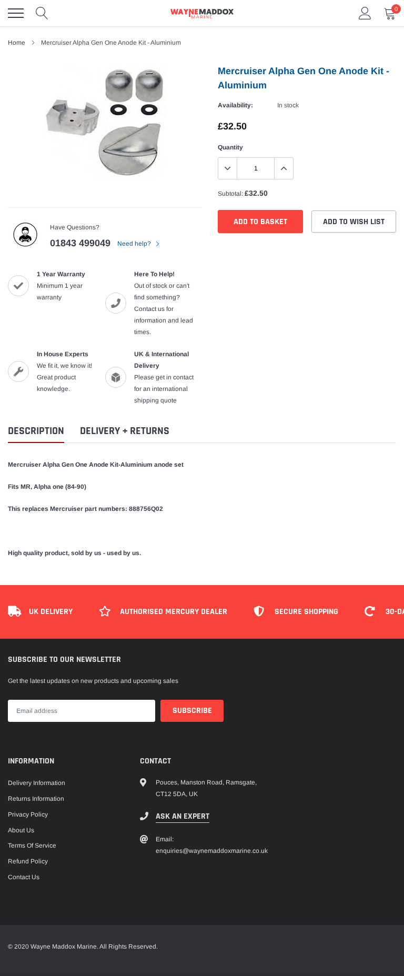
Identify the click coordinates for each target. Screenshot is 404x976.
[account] (365, 13)
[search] (42, 13)
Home (16, 42)
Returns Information (36, 798)
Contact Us (23, 877)
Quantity (230, 147)
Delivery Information (36, 783)
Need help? (135, 243)
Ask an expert (182, 816)
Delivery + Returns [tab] (124, 431)
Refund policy (28, 861)
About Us (21, 830)
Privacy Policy (28, 814)
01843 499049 (80, 243)
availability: (235, 105)
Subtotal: (230, 193)
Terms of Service (32, 845)
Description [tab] (36, 431)
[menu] (16, 13)
